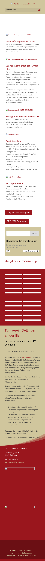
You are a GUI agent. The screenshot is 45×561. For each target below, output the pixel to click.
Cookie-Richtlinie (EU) (27, 555)
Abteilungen (26, 357)
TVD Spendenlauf (14, 183)
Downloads (10, 555)
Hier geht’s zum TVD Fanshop (21, 261)
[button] (8, 251)
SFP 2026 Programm (17, 221)
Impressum (14, 553)
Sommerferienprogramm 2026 (20, 41)
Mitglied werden (26, 550)
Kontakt (13, 550)
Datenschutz (27, 553)
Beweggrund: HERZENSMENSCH (22, 116)
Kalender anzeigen (30, 251)
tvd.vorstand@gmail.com (14, 462)
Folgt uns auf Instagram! (18, 212)
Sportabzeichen (13, 141)
